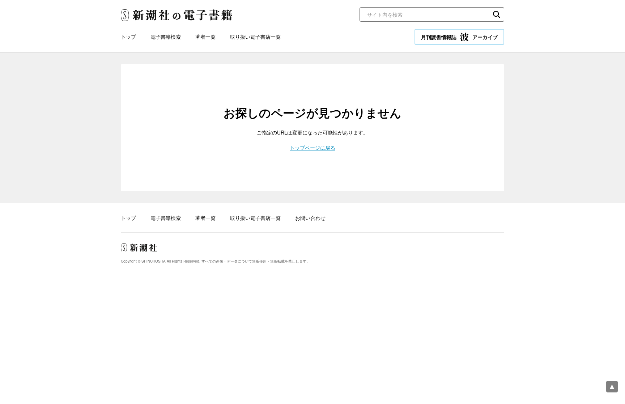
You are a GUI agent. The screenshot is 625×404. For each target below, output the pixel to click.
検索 (496, 14)
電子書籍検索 (165, 36)
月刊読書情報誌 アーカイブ (459, 37)
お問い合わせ (310, 217)
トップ (128, 36)
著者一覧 (205, 36)
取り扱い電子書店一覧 (255, 36)
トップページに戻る (312, 147)
